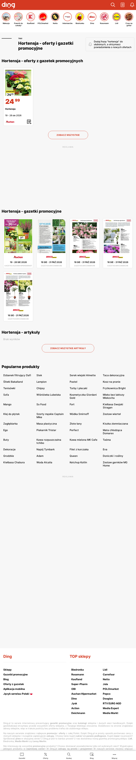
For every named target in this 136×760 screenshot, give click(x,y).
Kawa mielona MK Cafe (83, 439)
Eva (105, 449)
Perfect (74, 430)
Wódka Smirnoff (79, 414)
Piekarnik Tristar (46, 430)
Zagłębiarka (10, 423)
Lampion (41, 381)
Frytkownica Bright (114, 388)
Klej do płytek (11, 414)
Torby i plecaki (78, 388)
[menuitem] (22, 755)
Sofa (6, 394)
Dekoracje (9, 449)
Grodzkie (8, 455)
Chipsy (40, 388)
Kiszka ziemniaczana (115, 423)
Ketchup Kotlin (78, 462)
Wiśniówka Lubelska (48, 394)
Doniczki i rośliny (113, 455)
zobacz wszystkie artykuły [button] (68, 348)
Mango (7, 404)
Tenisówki (9, 388)
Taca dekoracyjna (113, 375)
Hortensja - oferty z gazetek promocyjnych (42, 61)
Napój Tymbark (45, 449)
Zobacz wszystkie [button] (68, 135)
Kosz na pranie (111, 381)
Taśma (107, 439)
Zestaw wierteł (112, 414)
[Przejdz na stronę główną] (9, 5)
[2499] (18, 83)
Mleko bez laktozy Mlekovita (113, 396)
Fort (72, 404)
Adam (39, 455)
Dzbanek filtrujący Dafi (17, 375)
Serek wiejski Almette (83, 375)
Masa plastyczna (46, 423)
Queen (74, 455)
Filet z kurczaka (79, 449)
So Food (41, 404)
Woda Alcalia (44, 462)
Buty (6, 439)
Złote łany (76, 423)
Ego (5, 430)
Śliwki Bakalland (13, 381)
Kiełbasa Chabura (14, 462)
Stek (39, 375)
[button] (113, 5)
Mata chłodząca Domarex (112, 432)
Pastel (73, 381)
